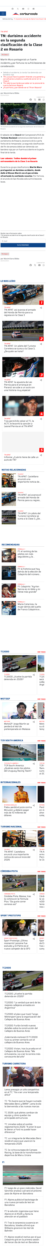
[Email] (33, 9)
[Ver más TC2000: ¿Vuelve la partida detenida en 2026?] (19, 663)
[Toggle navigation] (3, 13)
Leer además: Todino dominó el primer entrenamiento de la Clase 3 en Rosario (19, 160)
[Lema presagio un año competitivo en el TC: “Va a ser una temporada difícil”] (23, 1077)
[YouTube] (23, 9)
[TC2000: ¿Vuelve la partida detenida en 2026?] (23, 981)
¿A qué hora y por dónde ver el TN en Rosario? (22, 87)
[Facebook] (12, 9)
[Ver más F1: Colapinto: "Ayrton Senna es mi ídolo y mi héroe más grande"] (9, 590)
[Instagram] (28, 9)
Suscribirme (23, 245)
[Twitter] (17, 9)
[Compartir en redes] (41, 308)
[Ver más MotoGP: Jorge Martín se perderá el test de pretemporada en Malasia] (19, 710)
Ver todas (41, 652)
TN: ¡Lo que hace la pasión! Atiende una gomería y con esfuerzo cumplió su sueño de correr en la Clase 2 (24, 78)
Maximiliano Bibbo (11, 93)
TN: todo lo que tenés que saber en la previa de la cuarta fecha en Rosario (23, 84)
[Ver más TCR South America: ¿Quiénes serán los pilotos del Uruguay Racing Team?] (19, 752)
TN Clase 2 (4, 55)
